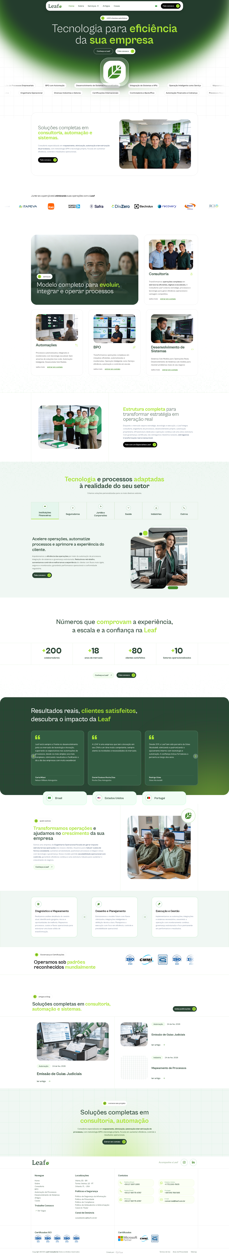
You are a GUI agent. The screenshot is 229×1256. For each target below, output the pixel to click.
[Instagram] (184, 1162)
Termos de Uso (165, 1252)
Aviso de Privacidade (180, 1252)
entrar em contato (168, 299)
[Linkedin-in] (193, 1162)
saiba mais (153, 299)
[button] (33, 756)
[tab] (45, 510)
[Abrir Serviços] (98, 6)
